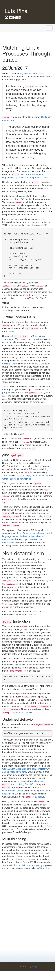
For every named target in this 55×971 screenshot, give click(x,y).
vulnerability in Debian (13, 790)
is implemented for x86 (18, 712)
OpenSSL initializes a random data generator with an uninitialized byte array (26, 770)
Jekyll (34, 966)
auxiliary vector (9, 363)
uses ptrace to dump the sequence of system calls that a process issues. (25, 176)
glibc (4, 459)
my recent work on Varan (32, 73)
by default (39, 796)
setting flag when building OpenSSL (23, 782)
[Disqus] (27, 911)
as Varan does (43, 868)
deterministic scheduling (25, 865)
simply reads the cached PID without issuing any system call (27, 477)
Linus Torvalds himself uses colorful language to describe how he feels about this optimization (27, 536)
